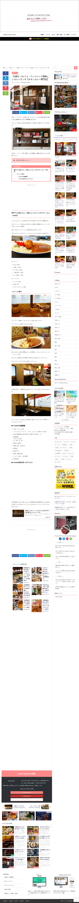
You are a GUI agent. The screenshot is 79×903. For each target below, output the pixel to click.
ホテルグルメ (59, 441)
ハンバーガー (58, 305)
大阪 (56, 353)
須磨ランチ (57, 371)
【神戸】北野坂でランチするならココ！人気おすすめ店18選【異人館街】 (69, 77)
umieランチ (57, 283)
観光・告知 (59, 34)
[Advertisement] (39, 53)
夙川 (56, 349)
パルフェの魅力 (20, 174)
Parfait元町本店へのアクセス (26, 178)
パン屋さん (57, 309)
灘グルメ (57, 364)
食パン (57, 459)
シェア (5, 74)
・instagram (4, 900)
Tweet (5, 79)
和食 (56, 342)
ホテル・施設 (58, 316)
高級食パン (57, 375)
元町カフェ (67, 450)
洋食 (56, 360)
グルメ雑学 (66, 34)
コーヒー (57, 302)
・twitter (16, 900)
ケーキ (73, 441)
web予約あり (59, 450)
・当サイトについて (7, 881)
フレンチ (57, 313)
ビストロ (67, 441)
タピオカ (66, 456)
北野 (71, 444)
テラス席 (58, 462)
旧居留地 (58, 453)
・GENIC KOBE (58, 596)
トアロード (58, 456)
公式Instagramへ (27, 792)
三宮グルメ (57, 320)
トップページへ (27, 799)
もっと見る (65, 419)
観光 (63, 459)
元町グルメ (15, 72)
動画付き (65, 444)
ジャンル (48, 34)
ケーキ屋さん (58, 298)
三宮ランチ (57, 323)
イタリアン (57, 291)
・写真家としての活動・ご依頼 (10, 893)
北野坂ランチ (58, 334)
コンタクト (74, 34)
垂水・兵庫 (57, 345)
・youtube (10, 900)
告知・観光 (57, 338)
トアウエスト (64, 447)
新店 (56, 356)
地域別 (42, 34)
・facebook (21, 900)
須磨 (57, 447)
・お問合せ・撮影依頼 (8, 877)
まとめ (53, 34)
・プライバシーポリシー (8, 885)
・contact (27, 900)
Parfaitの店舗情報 (23, 176)
